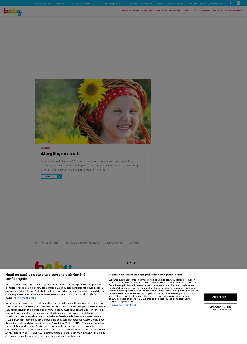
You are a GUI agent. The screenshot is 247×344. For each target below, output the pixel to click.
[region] (123, 306)
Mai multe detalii (26, 297)
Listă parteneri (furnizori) (122, 305)
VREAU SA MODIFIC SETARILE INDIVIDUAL (220, 308)
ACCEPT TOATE (220, 297)
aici (48, 323)
